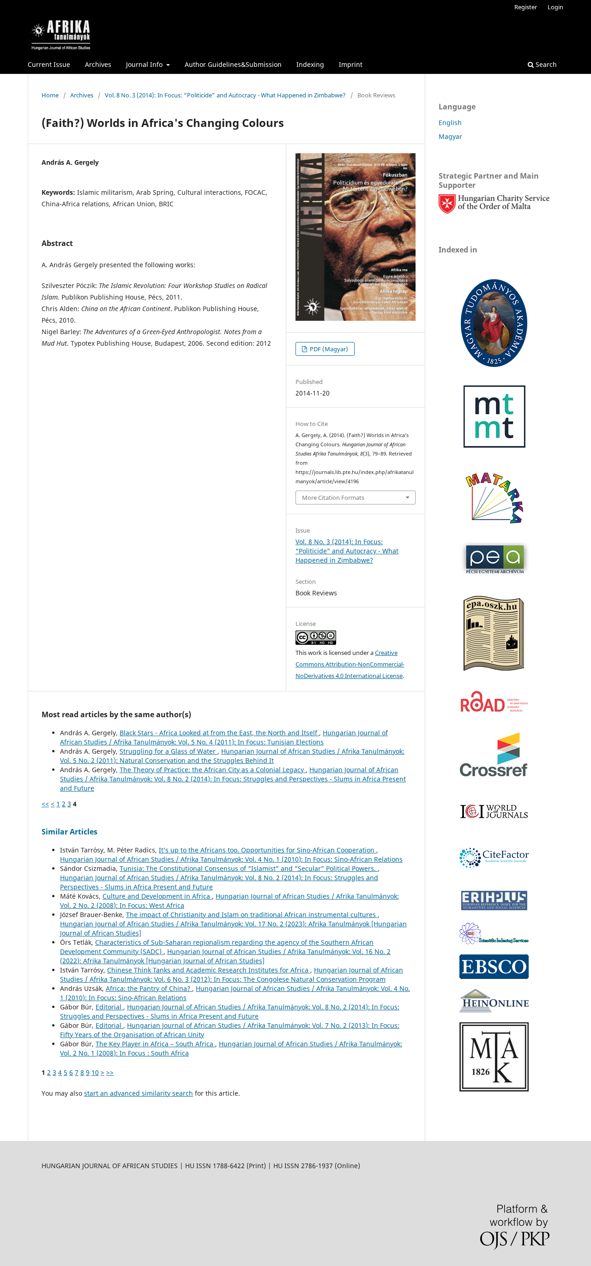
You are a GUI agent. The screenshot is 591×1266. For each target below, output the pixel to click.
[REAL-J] (494, 1089)
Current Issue (49, 64)
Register (525, 7)
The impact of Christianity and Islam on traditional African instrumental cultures (252, 914)
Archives (98, 64)
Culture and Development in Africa (157, 896)
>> (110, 1072)
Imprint (350, 64)
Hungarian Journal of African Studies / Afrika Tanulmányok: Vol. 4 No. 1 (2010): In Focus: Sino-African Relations (231, 859)
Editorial (109, 1006)
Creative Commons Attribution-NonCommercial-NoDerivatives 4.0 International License (350, 664)
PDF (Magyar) (328, 349)
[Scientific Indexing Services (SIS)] (494, 941)
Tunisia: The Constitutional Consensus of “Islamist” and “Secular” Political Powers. (249, 868)
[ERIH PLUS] (494, 910)
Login (555, 7)
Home (50, 95)
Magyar (450, 136)
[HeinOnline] (494, 976)
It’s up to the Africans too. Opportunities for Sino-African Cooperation (267, 850)
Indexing (310, 64)
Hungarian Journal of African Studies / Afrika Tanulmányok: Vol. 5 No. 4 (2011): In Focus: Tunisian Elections (224, 737)
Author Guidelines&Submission (233, 64)
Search (545, 64)
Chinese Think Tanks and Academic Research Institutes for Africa (208, 970)
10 (95, 1072)
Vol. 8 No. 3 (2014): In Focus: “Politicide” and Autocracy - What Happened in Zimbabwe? (225, 95)
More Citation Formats (333, 497)
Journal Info (145, 64)
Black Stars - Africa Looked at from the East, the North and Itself (219, 732)
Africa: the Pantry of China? (149, 988)
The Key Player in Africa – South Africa (155, 1043)
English (450, 122)
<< (45, 803)
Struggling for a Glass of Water (168, 751)
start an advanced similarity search (138, 1093)
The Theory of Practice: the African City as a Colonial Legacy (213, 769)
